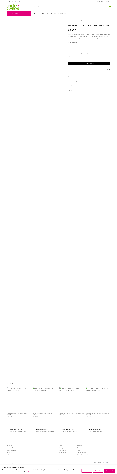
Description (70, 76)
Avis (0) (70, 85)
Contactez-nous (80, 448)
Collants (87, 91)
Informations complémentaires (75, 81)
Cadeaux (9, 454)
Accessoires (75, 91)
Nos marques (62, 450)
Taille (69, 56)
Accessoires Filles (81, 91)
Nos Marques (80, 20)
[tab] (89, 77)
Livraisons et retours (81, 452)
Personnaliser (86, 470)
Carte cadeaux (62, 452)
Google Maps (62, 454)
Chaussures (87, 20)
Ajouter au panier (90, 63)
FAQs (78, 450)
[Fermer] (115, 466)
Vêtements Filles (102, 91)
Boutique (74, 20)
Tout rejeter (98, 470)
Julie (60, 445)
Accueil (69, 20)
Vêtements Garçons (11, 450)
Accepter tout (109, 470)
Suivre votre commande (82, 454)
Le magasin (62, 448)
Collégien (93, 20)
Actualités (79, 445)
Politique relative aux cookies (34, 471)
